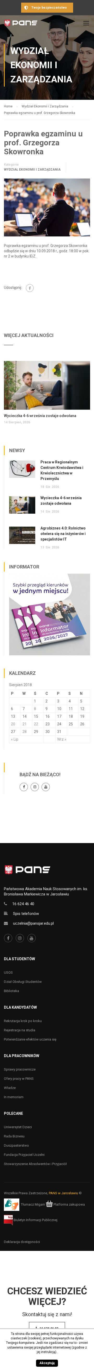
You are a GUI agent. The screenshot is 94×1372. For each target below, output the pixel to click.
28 (24, 732)
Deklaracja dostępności (22, 1242)
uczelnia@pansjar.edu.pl (33, 923)
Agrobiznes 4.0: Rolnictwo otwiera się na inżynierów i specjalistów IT (63, 533)
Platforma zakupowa (69, 1204)
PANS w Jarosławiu (63, 1193)
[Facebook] (30, 288)
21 (24, 724)
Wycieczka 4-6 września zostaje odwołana (40, 416)
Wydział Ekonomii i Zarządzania (32, 169)
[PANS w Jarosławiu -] (21, 24)
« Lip (14, 739)
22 (36, 724)
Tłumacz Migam (33, 1204)
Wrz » (61, 739)
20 (13, 724)
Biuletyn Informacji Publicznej (35, 1220)
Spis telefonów (26, 913)
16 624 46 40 (23, 904)
